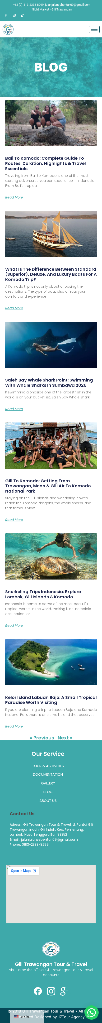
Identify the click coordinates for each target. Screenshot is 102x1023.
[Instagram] (14, 15)
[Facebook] (5, 15)
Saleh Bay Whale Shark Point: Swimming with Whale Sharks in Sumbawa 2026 (49, 382)
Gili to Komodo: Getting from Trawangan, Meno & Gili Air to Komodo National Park (48, 486)
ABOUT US (48, 800)
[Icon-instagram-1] (51, 991)
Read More (14, 197)
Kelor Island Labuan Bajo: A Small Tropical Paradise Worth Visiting (51, 700)
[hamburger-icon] (94, 29)
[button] (91, 1012)
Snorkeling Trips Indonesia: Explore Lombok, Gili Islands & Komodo (43, 594)
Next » (65, 737)
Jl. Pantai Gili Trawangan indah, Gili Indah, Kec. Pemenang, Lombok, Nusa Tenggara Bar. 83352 (51, 829)
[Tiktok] (22, 15)
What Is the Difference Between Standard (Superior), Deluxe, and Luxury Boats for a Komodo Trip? (51, 274)
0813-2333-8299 (35, 844)
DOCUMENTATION (48, 774)
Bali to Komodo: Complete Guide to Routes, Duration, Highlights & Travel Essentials (45, 163)
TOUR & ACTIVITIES (48, 765)
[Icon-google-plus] (64, 991)
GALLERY (48, 783)
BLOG (48, 791)
